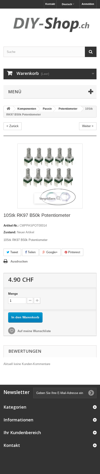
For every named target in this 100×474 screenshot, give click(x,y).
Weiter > (87, 126)
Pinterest (73, 252)
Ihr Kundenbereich (22, 432)
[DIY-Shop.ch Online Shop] (50, 23)
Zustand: (9, 232)
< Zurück (13, 126)
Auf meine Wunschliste (34, 331)
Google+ (51, 252)
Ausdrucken (19, 261)
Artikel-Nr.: (11, 225)
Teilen (31, 252)
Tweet (13, 252)
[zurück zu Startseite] (8, 109)
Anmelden (88, 4)
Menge (13, 293)
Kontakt (50, 4)
